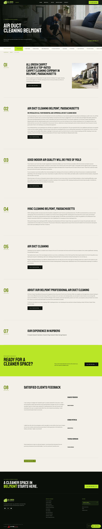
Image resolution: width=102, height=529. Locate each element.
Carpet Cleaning (27, 48)
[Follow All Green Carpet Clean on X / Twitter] (8, 508)
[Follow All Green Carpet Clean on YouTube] (11, 508)
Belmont (11, 52)
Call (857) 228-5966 (92, 40)
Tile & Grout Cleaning (90, 48)
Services (46, 2)
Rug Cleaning (64, 48)
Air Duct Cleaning (19, 48)
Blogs (52, 2)
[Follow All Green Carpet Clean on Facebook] (5, 508)
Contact (66, 2)
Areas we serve (6, 52)
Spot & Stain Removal (80, 48)
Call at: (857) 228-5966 (33, 85)
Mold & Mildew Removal (45, 48)
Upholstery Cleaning (49, 515)
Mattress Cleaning (35, 48)
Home (40, 2)
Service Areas (59, 2)
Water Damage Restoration (50, 517)
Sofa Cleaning (71, 48)
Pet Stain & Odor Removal (55, 48)
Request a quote (84, 510)
